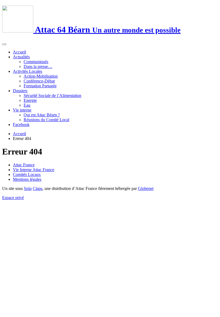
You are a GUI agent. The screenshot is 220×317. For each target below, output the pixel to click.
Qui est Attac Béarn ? (42, 115)
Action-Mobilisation (41, 76)
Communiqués (36, 61)
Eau (27, 105)
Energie (30, 100)
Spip (28, 188)
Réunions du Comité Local (46, 119)
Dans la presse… (38, 66)
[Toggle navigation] (4, 44)
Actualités (21, 57)
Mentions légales (27, 179)
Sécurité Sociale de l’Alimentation (52, 95)
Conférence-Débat (39, 81)
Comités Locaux (27, 174)
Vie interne (22, 110)
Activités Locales (27, 71)
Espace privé (13, 197)
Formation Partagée (40, 86)
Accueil (19, 52)
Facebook (21, 124)
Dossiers (20, 90)
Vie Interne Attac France (33, 169)
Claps (37, 188)
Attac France (24, 165)
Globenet (145, 188)
